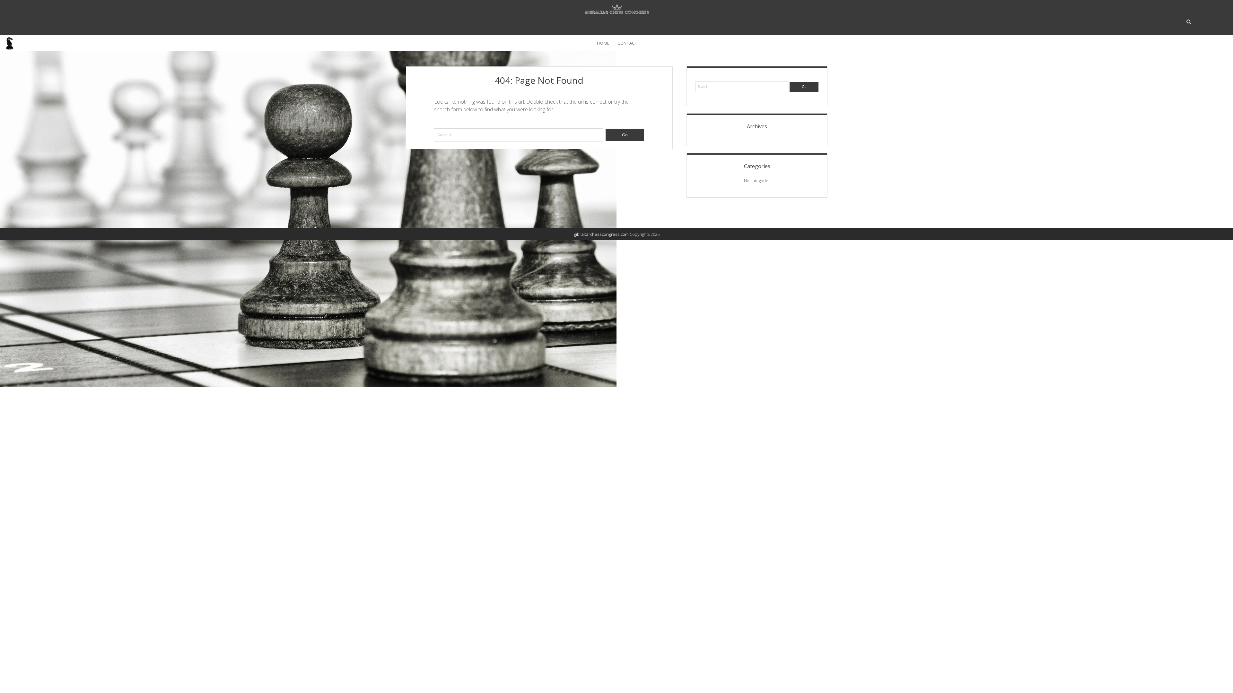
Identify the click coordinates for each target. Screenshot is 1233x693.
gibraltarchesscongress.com (601, 234)
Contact (627, 43)
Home (603, 43)
